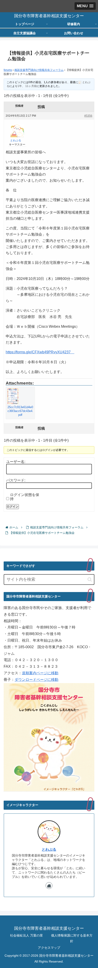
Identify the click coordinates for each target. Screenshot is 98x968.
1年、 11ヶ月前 (27, 86)
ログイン (12, 506)
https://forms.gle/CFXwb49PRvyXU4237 (40, 352)
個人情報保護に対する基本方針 (72, 938)
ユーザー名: (15, 462)
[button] (90, 579)
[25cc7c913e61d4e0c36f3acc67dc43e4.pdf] (20, 396)
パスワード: (15, 480)
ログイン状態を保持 (24, 497)
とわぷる (49, 849)
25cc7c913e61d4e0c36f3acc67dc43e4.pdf (20, 410)
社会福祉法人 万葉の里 (26, 935)
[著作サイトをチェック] (49, 885)
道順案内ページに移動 (40, 673)
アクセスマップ (49, 947)
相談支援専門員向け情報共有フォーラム (39, 70)
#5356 (88, 115)
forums (8, 70)
